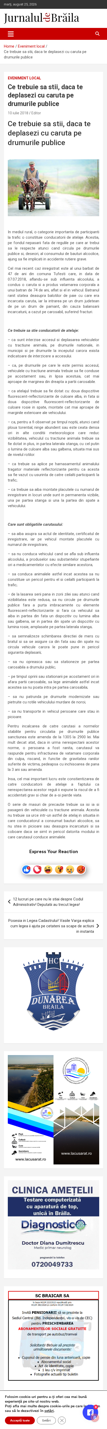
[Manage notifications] (95, 1417)
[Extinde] (92, 1187)
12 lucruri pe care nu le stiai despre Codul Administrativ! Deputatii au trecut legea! (48, 902)
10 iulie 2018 (18, 113)
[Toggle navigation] (11, 34)
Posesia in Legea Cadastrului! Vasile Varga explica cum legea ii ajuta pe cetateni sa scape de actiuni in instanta (51, 926)
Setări (46, 1420)
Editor (36, 113)
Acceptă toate (20, 1420)
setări (49, 1411)
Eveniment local (24, 78)
